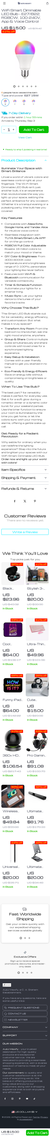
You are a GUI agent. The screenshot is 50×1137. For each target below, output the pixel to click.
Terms (36, 1117)
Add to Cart (37, 1133)
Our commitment (13, 1072)
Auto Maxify (11, 1049)
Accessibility (26, 1119)
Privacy (44, 1117)
